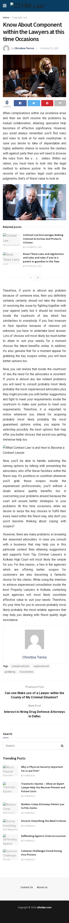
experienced (41, 666)
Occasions (26, 671)
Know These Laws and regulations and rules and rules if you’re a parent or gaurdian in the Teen (43, 257)
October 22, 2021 (49, 48)
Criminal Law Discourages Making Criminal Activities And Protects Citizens (43, 238)
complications (20, 666)
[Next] (38, 277)
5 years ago (29, 776)
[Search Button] (62, 746)
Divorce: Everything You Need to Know (43, 821)
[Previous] (31, 277)
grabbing (10, 671)
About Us (42, 887)
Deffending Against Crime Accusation (43, 836)
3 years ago (29, 826)
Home (6, 17)
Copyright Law (19, 17)
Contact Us (27, 887)
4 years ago (29, 796)
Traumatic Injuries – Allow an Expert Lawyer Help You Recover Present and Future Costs (43, 787)
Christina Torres (24, 48)
